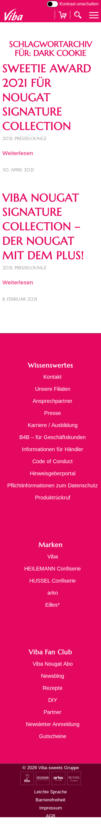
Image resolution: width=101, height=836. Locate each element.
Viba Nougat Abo (53, 664)
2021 (7, 138)
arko (52, 593)
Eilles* (52, 605)
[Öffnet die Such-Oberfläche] (78, 14)
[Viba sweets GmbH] (13, 14)
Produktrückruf (52, 497)
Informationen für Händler (52, 449)
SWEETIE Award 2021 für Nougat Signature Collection (46, 97)
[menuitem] (91, 14)
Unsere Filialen (52, 389)
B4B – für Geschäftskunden (52, 437)
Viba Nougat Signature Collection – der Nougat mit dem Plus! (43, 226)
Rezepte (52, 688)
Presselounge (31, 138)
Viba (52, 556)
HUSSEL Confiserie (52, 581)
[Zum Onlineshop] (62, 21)
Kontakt (52, 377)
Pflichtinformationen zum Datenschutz (52, 485)
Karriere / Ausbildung (53, 425)
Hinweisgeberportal (52, 473)
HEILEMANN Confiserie (52, 569)
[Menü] (91, 14)
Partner (52, 712)
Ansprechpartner (52, 401)
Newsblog (52, 676)
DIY (52, 700)
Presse (52, 413)
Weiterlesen (17, 153)
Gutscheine (52, 736)
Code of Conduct (52, 461)
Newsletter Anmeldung (52, 724)
